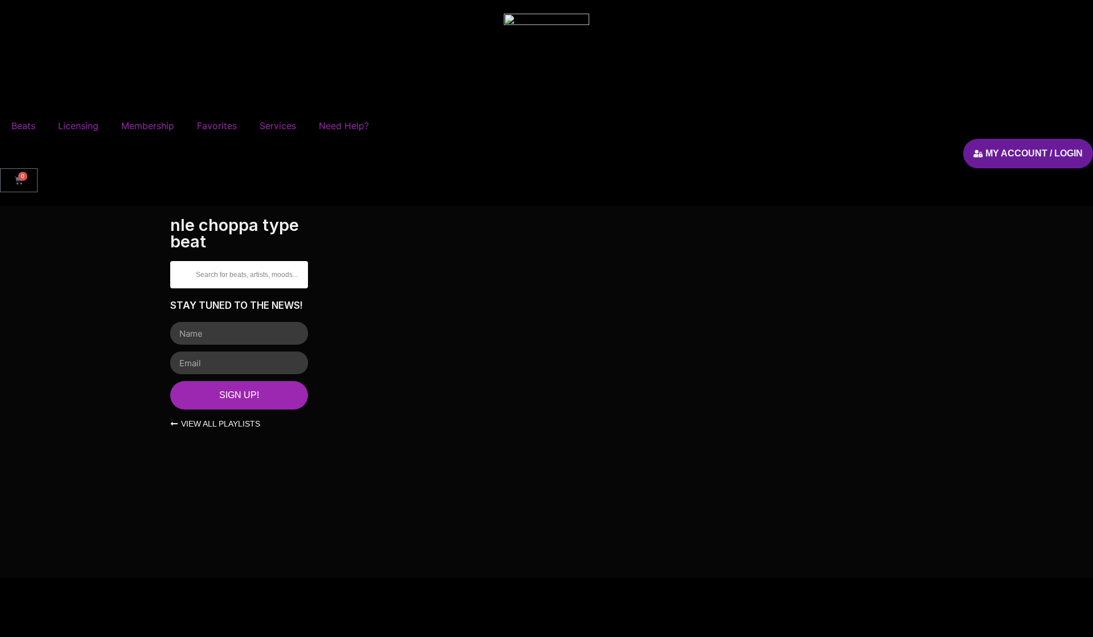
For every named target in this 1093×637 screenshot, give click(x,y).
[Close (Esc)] (80, 606)
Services (278, 125)
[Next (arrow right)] (33, 627)
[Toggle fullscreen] (33, 606)
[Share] (57, 606)
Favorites (217, 125)
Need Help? (344, 125)
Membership (147, 125)
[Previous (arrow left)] (10, 627)
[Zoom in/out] (10, 606)
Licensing (78, 125)
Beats (23, 125)
